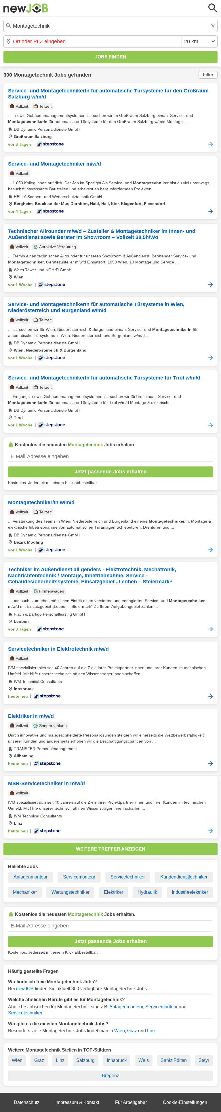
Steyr (204, 1060)
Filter (208, 74)
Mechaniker (25, 892)
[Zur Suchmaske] (213, 8)
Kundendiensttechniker (183, 876)
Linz (151, 1030)
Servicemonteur (79, 876)
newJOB (25, 988)
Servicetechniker (127, 876)
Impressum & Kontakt (77, 1102)
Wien (119, 1030)
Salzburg (85, 1060)
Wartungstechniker (70, 892)
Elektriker (113, 892)
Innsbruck (117, 1060)
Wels (143, 1060)
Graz (132, 1030)
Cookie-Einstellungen (185, 1102)
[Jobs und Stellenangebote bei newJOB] (25, 8)
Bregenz (110, 1075)
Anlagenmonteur (30, 876)
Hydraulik (147, 892)
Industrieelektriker (190, 892)
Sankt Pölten (174, 1060)
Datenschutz (26, 1102)
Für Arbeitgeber (131, 1102)
